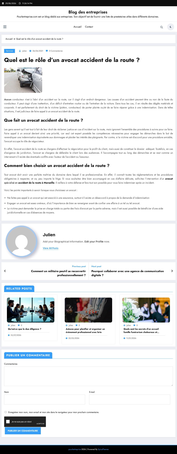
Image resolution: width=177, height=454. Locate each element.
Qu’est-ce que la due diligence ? (24, 329)
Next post (96, 266)
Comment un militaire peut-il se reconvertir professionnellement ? (58, 273)
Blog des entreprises (87, 12)
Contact (89, 27)
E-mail (92, 392)
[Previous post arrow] (5, 271)
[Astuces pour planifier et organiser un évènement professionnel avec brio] (88, 309)
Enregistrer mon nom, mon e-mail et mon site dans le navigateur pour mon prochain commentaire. (53, 412)
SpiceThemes (103, 449)
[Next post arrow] (172, 271)
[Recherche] (161, 27)
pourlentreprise (74, 449)
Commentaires (10, 363)
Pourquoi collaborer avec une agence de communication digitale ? (127, 273)
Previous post (79, 266)
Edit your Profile (93, 241)
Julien (24, 50)
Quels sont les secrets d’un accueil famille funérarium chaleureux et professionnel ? (141, 331)
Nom (6, 392)
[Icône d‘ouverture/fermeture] (5, 27)
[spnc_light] (170, 26)
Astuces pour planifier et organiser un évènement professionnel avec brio (85, 331)
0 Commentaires (56, 50)
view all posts (50, 248)
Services (9, 50)
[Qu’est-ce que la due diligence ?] (30, 309)
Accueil (77, 27)
